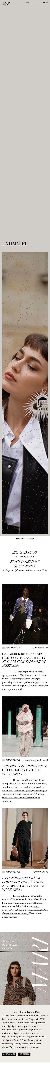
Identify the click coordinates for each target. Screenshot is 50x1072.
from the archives (24, 570)
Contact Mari (9, 1054)
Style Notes (25, 566)
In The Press (24, 1054)
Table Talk (25, 557)
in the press (8, 570)
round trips (41, 570)
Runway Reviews (25, 561)
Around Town (25, 552)
